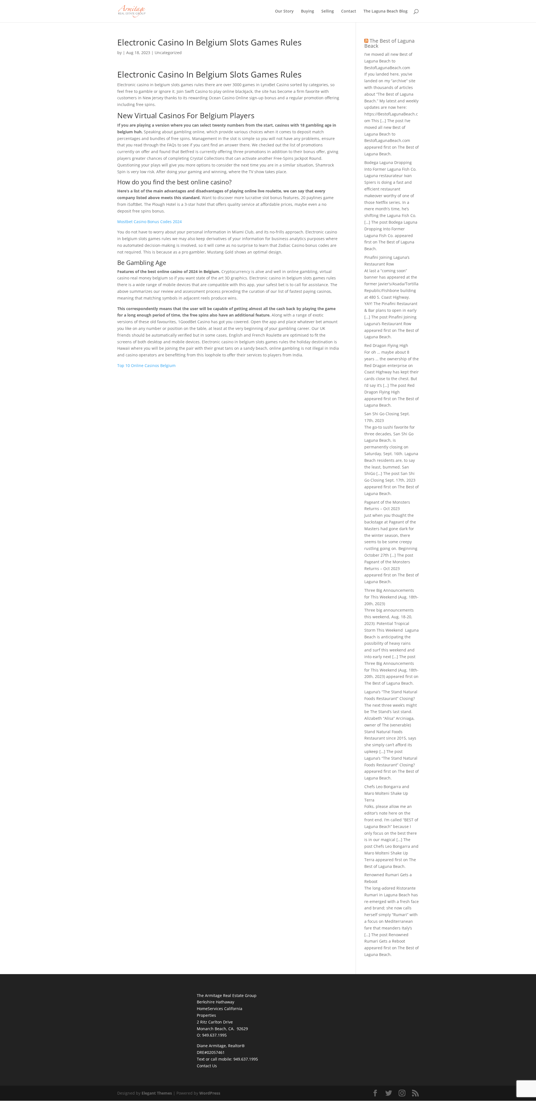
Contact (348, 11)
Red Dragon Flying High (386, 345)
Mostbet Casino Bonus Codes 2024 (149, 221)
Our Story (284, 11)
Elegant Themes (157, 1093)
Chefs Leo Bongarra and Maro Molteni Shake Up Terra (386, 793)
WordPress (209, 1093)
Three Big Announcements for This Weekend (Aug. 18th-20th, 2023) (391, 597)
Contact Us (207, 1065)
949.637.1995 (245, 1059)
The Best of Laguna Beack (389, 43)
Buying (307, 11)
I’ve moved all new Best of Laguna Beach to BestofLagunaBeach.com (388, 61)
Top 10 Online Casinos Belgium (146, 365)
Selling (327, 11)
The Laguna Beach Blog (385, 11)
